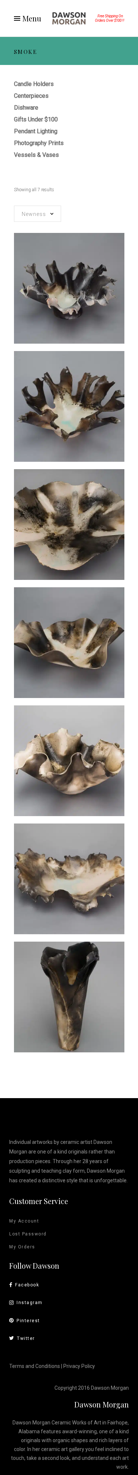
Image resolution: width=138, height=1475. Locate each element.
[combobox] (37, 214)
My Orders (22, 1246)
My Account (24, 1221)
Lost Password (28, 1234)
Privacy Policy (79, 1366)
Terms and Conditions (34, 1366)
